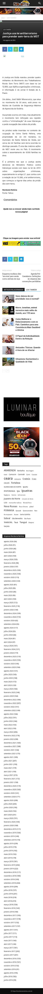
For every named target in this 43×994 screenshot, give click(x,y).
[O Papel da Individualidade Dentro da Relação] (8, 339)
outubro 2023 (9, 664)
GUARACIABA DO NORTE (12, 487)
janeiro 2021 (9, 782)
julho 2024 (8, 631)
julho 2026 (8, 545)
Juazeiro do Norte (12, 498)
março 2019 (8, 861)
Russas (16, 514)
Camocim (12, 474)
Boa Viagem (30, 471)
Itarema (14, 495)
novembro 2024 (10, 617)
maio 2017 (8, 940)
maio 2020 (8, 811)
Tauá (16, 522)
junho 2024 (8, 635)
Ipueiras (27, 490)
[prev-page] (3, 370)
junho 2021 (8, 764)
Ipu (18, 491)
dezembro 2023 (10, 656)
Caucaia (34, 474)
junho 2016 (8, 980)
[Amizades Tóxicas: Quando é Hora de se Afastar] (8, 350)
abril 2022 (8, 728)
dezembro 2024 (10, 613)
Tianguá (23, 522)
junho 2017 (8, 937)
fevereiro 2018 (9, 908)
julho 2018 (8, 890)
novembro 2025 (10, 574)
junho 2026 (8, 548)
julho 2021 (8, 761)
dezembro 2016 (10, 958)
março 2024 (8, 646)
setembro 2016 (10, 969)
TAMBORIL (8, 522)
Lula (5, 502)
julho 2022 (8, 717)
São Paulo (27, 518)
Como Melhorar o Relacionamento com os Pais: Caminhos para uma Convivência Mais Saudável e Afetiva (28, 324)
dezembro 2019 (10, 829)
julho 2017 (8, 933)
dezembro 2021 (10, 743)
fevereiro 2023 (9, 692)
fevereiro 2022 (9, 735)
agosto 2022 (8, 714)
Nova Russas (10, 506)
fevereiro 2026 (9, 563)
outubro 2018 (9, 879)
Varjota (6, 526)
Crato (34, 479)
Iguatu (25, 487)
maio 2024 (8, 638)
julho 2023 (8, 674)
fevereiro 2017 (9, 951)
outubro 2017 (9, 922)
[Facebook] (4, 49)
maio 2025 (8, 595)
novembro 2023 (10, 660)
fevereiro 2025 (9, 606)
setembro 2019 (10, 840)
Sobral (7, 518)
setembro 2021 (10, 753)
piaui (32, 506)
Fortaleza (15, 483)
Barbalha (21, 470)
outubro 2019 (9, 836)
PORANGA (9, 510)
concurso (17, 479)
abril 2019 (8, 858)
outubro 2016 (9, 966)
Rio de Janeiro (8, 514)
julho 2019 (8, 847)
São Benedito (17, 518)
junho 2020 (8, 807)
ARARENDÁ (10, 470)
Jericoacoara (21, 495)
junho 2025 (8, 592)
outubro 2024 (9, 620)
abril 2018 (8, 901)
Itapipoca (7, 495)
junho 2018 (8, 894)
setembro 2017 (10, 926)
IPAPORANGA (9, 491)
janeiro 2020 (9, 825)
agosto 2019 (8, 843)
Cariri (28, 474)
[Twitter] (10, 49)
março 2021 (8, 775)
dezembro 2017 (10, 915)
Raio (35, 511)
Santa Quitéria (25, 514)
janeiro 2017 (9, 955)
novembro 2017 (10, 919)
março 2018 (8, 904)
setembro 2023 (10, 667)
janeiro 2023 (9, 696)
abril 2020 (8, 815)
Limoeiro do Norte (27, 499)
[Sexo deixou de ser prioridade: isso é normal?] (8, 299)
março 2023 (8, 689)
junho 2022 (8, 721)
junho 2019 (8, 850)
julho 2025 (8, 588)
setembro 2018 (10, 883)
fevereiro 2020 (9, 822)
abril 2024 (8, 642)
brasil (5, 474)
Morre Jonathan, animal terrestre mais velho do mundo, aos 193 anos (26, 310)
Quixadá (18, 511)
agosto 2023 (8, 671)
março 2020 (8, 818)
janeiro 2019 (9, 868)
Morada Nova (27, 503)
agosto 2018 (8, 886)
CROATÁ (6, 483)
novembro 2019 (10, 832)
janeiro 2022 (9, 739)
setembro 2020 (10, 797)
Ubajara (31, 522)
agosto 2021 (8, 757)
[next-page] (7, 370)
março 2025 (8, 602)
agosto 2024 (8, 628)
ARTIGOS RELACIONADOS (13, 290)
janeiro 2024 (9, 653)
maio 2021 (8, 768)
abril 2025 (8, 599)
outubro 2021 (9, 750)
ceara (8, 478)
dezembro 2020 (10, 786)
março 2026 (8, 559)
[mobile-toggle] (4, 3)
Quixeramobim (28, 511)
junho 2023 (8, 678)
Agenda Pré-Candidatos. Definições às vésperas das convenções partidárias (31, 277)
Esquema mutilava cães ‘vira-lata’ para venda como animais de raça (11, 276)
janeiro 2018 (9, 912)
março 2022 (8, 732)
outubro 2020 (9, 793)
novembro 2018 (10, 876)
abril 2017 (8, 944)
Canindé (21, 474)
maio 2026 (8, 552)
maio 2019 (8, 854)
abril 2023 (8, 685)
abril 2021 (8, 771)
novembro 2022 (10, 703)
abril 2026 (8, 556)
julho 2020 (8, 804)
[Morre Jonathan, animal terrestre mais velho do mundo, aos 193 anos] (8, 310)
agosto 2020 (8, 800)
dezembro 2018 (10, 872)
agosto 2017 (8, 930)
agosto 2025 (8, 584)
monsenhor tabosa (15, 503)
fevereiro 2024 (9, 649)
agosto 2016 (8, 973)
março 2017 (8, 948)
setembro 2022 (10, 710)
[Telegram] (21, 49)
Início (3, 18)
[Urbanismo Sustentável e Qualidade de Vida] (8, 362)
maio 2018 (8, 897)
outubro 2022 (9, 707)
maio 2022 (8, 725)
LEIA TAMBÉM (11, 18)
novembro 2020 (10, 789)
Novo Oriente (23, 507)
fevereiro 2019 (9, 865)
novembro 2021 (10, 746)
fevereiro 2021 (9, 779)
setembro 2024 (10, 624)
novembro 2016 (10, 962)
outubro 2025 (9, 577)
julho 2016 (8, 976)
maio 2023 (8, 681)
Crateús (26, 478)
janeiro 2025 (9, 610)
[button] (39, 3)
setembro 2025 (10, 581)
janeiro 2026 (9, 566)
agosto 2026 (8, 541)
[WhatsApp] (15, 49)
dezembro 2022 (10, 699)
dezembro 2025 (10, 570)
